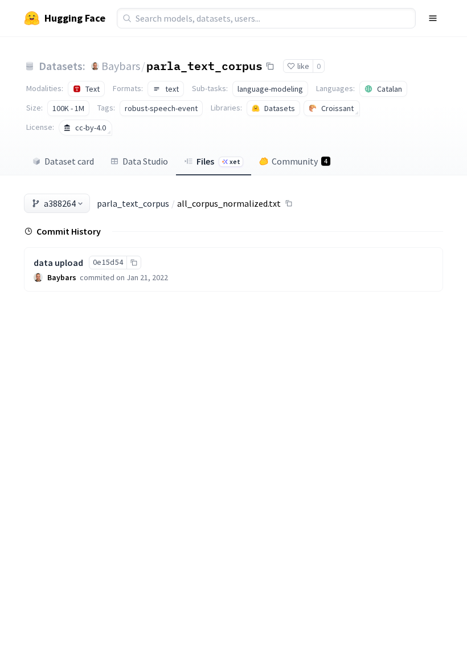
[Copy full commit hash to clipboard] (133, 262)
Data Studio (145, 161)
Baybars (120, 66)
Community (299, 161)
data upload (58, 262)
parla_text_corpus (204, 65)
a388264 (60, 203)
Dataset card (69, 161)
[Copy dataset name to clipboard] (270, 66)
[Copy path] (288, 203)
